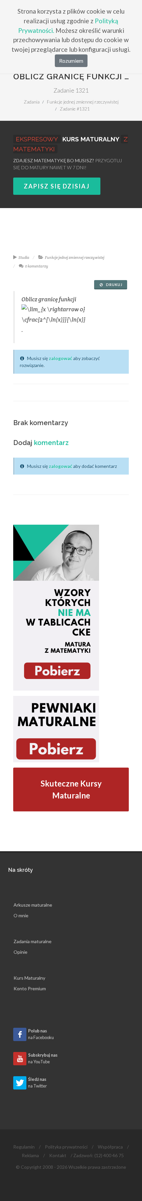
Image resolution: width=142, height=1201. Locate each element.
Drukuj (114, 284)
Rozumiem (71, 60)
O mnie (21, 915)
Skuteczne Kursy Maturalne (71, 789)
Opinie (20, 952)
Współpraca (110, 1147)
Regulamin (24, 1147)
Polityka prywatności (66, 1147)
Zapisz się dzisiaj (57, 186)
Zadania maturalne (33, 941)
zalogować (60, 358)
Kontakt (57, 1155)
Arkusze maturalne (33, 905)
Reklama (30, 1155)
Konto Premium (30, 988)
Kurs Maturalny (29, 978)
